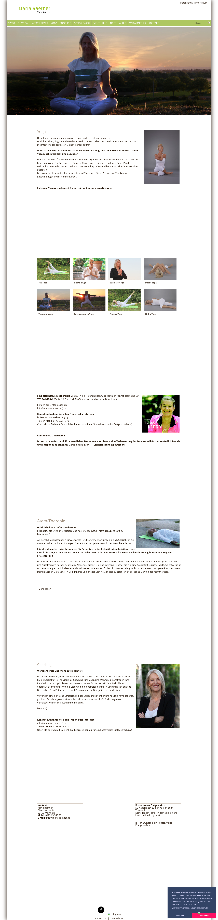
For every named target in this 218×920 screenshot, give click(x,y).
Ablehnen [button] (179, 915)
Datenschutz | (187, 2)
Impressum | (102, 918)
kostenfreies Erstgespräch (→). (116, 424)
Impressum (201, 2)
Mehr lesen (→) (47, 588)
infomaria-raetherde (49, 408)
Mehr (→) (42, 708)
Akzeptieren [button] (204, 915)
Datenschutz (116, 918)
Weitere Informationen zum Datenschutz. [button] (190, 908)
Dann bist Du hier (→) (81, 444)
